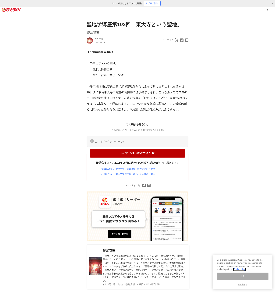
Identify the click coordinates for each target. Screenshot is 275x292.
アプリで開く (152, 3)
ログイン (266, 9)
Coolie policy (239, 269)
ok (242, 276)
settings (242, 284)
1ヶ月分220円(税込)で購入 (135, 153)
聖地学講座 (93, 32)
